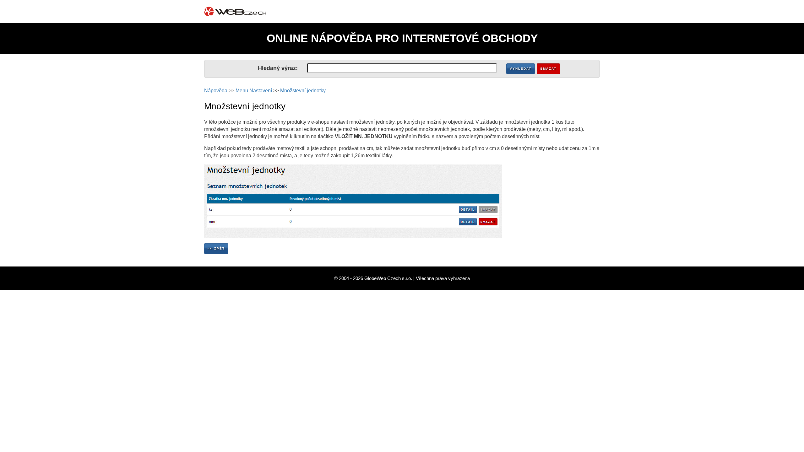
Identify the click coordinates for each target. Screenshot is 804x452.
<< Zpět (216, 248)
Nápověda (215, 90)
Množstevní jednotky (303, 90)
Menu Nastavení (254, 90)
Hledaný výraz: (278, 68)
